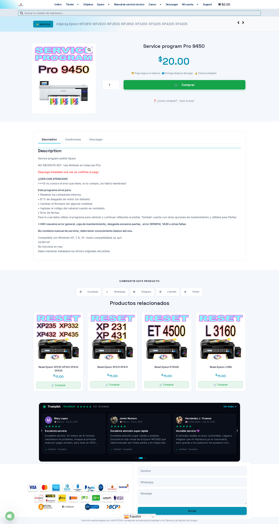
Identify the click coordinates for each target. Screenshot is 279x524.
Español (135, 516)
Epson (100, 4)
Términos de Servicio (175, 520)
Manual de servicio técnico (129, 4)
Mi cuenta (187, 4)
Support (207, 4)
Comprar (188, 85)
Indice (57, 4)
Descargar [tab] (95, 139)
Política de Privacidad (148, 520)
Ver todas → (229, 406)
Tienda (70, 4)
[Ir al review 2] (136, 458)
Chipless (88, 4)
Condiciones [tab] (73, 139)
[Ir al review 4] (143, 458)
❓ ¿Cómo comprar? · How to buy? (174, 100)
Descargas (172, 4)
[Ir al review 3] (139, 458)
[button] (243, 22)
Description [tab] (49, 139)
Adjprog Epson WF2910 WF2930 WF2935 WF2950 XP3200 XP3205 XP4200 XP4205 (122, 24)
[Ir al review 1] (134, 458)
